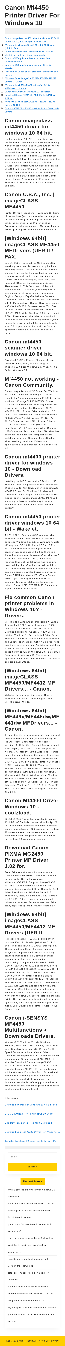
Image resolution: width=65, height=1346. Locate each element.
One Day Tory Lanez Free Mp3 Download (28, 1123)
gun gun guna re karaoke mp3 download (31, 1238)
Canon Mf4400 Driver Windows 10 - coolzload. (28, 91)
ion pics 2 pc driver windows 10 (26, 1300)
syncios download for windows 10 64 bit (30, 1293)
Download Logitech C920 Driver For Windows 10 (32, 1132)
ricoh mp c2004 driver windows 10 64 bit (31, 1203)
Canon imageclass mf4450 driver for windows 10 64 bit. (32, 38)
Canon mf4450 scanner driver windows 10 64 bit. (29, 51)
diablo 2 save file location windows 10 (29, 1286)
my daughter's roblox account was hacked (32, 1307)
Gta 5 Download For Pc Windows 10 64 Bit (29, 1113)
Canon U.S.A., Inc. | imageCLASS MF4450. (26, 41)
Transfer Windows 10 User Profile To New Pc (30, 1141)
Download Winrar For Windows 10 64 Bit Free (31, 1104)
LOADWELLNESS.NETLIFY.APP (43, 1341)
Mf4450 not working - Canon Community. (25, 55)
